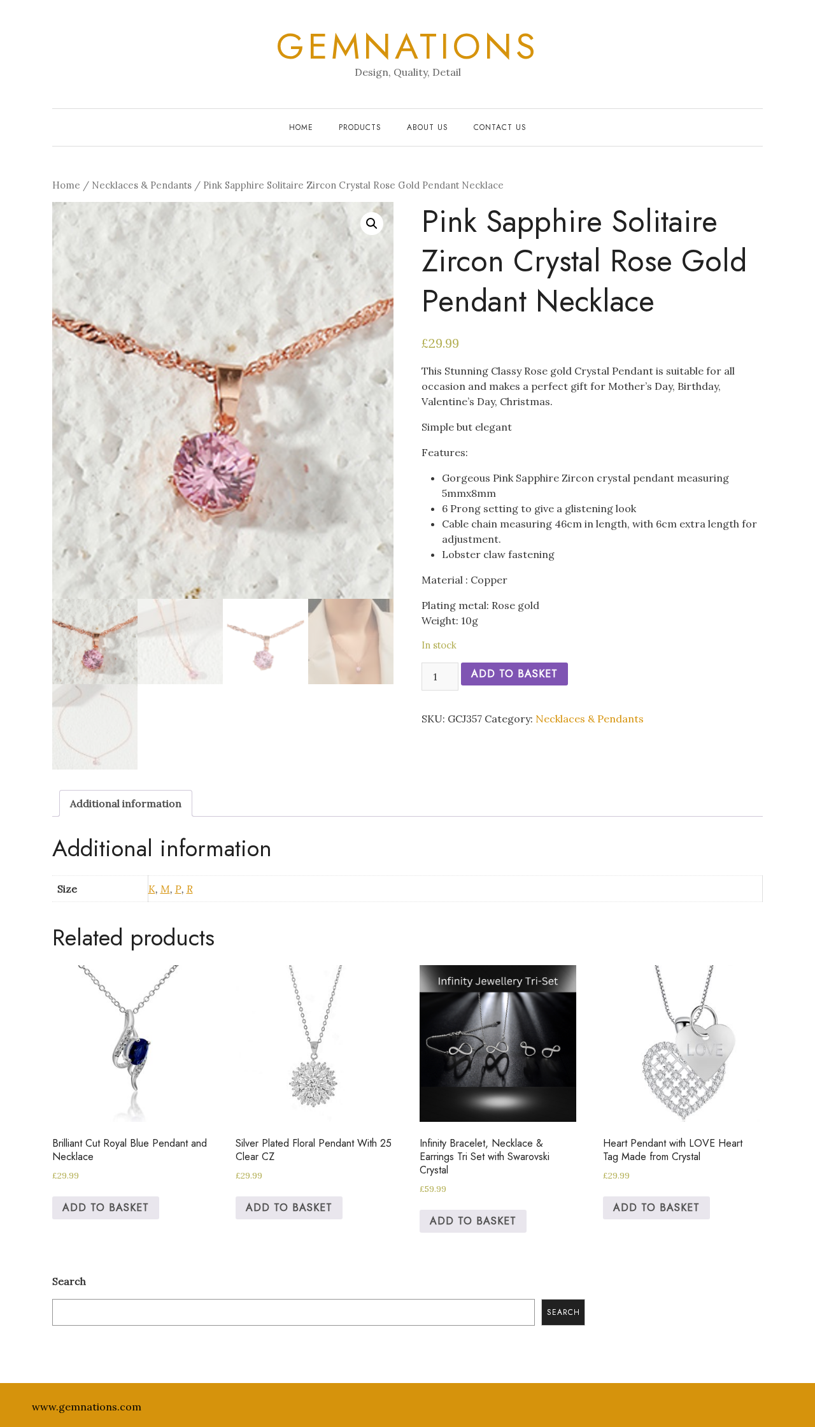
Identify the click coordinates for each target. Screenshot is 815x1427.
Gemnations (407, 46)
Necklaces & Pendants (142, 185)
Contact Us (500, 127)
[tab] (125, 803)
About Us (427, 127)
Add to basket (514, 673)
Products (360, 127)
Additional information (125, 803)
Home (301, 127)
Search (69, 1281)
